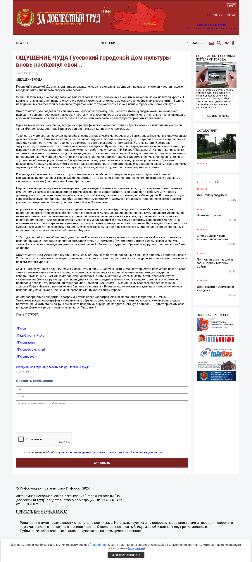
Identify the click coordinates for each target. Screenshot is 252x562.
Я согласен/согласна (126, 554)
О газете (22, 43)
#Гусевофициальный (31, 349)
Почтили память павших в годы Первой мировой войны (215, 263)
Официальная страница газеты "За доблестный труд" (52, 367)
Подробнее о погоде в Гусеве (211, 25)
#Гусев (21, 328)
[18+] (59, 18)
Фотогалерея (207, 130)
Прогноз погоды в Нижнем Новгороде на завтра (211, 28)
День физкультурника (212, 195)
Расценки (107, 43)
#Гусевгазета (25, 342)
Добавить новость (216, 116)
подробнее (98, 545)
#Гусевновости (26, 356)
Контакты (194, 43)
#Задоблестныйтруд (30, 335)
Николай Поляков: (209, 215)
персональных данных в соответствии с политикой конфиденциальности (112, 452)
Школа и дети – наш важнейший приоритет (212, 237)
